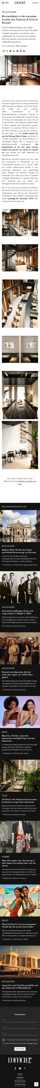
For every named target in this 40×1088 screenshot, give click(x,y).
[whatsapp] (20, 51)
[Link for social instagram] (20, 1069)
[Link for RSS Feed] (25, 1069)
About (20, 1074)
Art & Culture (9, 12)
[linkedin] (14, 51)
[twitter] (17, 51)
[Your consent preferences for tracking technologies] (36, 1084)
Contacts (20, 1077)
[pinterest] (10, 51)
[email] (3, 51)
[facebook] (7, 51)
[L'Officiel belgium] (20, 2)
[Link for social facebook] (15, 1069)
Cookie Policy (20, 1084)
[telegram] (24, 51)
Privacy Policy (32, 1043)
